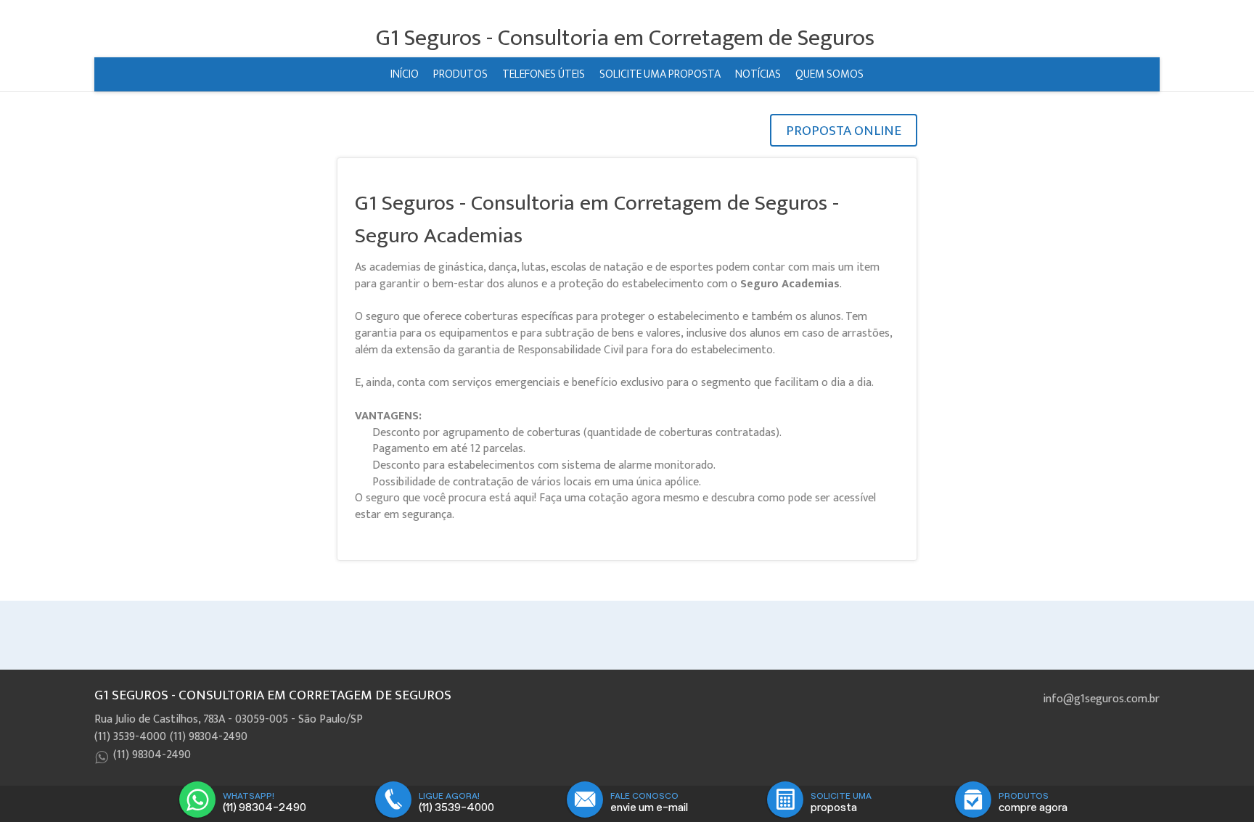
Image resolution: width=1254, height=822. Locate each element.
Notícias (758, 74)
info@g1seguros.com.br (1101, 699)
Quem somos (829, 74)
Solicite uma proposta (660, 74)
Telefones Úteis (543, 74)
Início (404, 74)
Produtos (460, 74)
